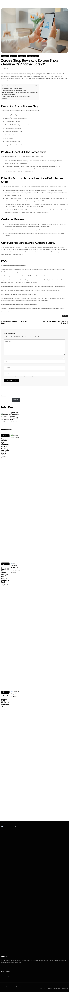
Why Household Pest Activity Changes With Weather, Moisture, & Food (5, 574)
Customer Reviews (9, 94)
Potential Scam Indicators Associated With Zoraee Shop (20, 92)
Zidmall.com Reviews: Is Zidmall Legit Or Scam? (55, 323)
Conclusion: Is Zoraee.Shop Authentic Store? (16, 96)
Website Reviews (33, 56)
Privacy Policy (56, 988)
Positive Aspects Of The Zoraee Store (14, 90)
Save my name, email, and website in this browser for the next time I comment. (25, 377)
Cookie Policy (64, 988)
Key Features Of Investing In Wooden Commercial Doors (14, 416)
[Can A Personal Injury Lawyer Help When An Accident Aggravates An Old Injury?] (15, 497)
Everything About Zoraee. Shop (12, 89)
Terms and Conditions (46, 988)
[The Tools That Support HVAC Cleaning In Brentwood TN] (15, 753)
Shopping (22, 56)
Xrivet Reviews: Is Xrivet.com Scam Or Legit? (14, 323)
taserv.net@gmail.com (8, 976)
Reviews (13, 56)
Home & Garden (4, 564)
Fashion (5, 56)
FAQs (5, 98)
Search (3, 396)
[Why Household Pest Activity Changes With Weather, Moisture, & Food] (15, 625)
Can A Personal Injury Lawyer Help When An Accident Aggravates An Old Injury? (5, 446)
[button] (36, 86)
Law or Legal (4, 436)
